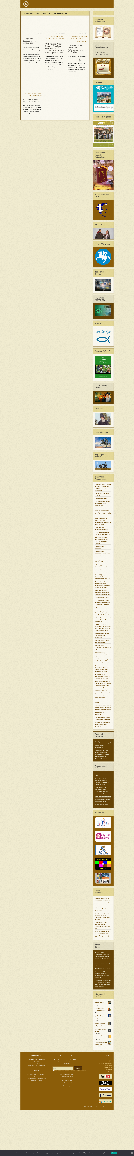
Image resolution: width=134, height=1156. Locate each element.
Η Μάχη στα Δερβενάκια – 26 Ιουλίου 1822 (30, 41)
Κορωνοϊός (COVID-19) (100, 299)
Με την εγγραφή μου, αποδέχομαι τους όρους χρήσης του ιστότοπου (70, 1070)
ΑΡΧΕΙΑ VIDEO (83, 34)
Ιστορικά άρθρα (101, 432)
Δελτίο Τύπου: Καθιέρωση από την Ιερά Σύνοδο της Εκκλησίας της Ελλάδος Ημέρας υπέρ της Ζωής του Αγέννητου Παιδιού (103, 684)
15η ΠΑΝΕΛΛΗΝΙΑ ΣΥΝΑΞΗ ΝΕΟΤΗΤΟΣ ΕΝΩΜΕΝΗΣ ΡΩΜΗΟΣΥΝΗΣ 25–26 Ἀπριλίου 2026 (103, 487)
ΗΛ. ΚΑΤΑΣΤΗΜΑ (82, 3)
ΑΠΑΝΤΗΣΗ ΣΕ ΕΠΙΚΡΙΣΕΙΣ (103, 796)
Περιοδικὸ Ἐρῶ (101, 82)
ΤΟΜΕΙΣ (75, 3)
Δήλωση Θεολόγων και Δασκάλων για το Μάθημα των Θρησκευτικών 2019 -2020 (102, 676)
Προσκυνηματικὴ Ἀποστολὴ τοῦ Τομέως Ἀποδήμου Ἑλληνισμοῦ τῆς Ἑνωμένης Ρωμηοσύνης (102, 974)
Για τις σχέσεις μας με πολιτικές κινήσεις (103, 701)
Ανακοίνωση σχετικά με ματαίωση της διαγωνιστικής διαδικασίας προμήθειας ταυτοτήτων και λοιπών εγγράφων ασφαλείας (102, 693)
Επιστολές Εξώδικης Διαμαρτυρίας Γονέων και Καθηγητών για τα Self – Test (102, 576)
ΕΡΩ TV (98, 224)
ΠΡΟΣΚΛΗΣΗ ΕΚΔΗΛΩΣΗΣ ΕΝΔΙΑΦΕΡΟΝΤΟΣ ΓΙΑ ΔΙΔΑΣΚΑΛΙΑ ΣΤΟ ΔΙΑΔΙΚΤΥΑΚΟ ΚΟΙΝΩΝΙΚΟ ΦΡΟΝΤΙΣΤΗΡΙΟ (103, 520)
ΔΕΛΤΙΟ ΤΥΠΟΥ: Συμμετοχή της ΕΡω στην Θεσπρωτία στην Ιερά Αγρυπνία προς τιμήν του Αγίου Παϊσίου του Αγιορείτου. (103, 965)
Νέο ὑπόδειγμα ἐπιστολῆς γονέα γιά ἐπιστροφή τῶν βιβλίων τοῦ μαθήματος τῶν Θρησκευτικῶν (103, 707)
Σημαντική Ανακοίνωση (100, 20)
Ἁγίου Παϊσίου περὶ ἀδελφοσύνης (100, 713)
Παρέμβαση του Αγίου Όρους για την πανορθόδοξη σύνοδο (102, 718)
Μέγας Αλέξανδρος (103, 244)
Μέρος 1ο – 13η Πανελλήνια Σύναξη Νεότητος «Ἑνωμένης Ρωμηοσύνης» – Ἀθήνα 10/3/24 (103, 511)
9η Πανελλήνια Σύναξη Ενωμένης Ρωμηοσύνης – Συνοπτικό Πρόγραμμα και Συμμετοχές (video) (102, 781)
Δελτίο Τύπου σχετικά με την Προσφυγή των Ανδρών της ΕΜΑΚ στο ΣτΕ (102, 559)
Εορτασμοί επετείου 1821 (101, 456)
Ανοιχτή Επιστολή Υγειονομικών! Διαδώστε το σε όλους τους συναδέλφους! (102, 553)
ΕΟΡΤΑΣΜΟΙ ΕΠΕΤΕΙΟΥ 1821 (57, 36)
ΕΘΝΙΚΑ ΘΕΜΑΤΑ (60, 34)
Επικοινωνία (109, 1069)
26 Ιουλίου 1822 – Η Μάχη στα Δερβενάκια (32, 100)
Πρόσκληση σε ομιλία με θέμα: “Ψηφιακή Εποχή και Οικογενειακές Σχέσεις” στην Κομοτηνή (103, 916)
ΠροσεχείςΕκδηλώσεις (100, 735)
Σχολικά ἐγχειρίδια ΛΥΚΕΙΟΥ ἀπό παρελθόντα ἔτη (102, 641)
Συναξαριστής (108, 1065)
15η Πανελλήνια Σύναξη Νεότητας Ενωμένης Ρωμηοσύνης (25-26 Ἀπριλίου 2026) (102, 925)
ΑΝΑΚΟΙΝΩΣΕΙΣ (67, 3)
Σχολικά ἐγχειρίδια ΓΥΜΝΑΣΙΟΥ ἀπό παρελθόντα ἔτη (103, 647)
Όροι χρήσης (109, 1071)
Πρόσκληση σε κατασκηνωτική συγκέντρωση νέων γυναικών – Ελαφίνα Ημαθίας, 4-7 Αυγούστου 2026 (103, 744)
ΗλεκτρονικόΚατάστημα (100, 995)
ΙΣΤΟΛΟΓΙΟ (58, 3)
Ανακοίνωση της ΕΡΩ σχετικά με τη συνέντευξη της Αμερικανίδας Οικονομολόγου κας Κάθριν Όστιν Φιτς (102, 584)
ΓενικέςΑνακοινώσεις (100, 891)
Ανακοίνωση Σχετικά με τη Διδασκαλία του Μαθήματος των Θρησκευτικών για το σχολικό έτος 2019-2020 (102, 668)
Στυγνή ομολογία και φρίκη (102, 597)
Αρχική (110, 1059)
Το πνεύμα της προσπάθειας (105, 1063)
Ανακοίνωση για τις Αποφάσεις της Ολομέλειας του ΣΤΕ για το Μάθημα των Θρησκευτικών (103, 660)
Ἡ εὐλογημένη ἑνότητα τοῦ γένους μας (102, 494)
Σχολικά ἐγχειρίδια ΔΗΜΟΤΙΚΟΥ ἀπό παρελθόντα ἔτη (103, 653)
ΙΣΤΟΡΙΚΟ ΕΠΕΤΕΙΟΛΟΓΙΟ (58, 38)
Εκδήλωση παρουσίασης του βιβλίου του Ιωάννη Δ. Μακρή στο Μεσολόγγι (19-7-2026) (102, 900)
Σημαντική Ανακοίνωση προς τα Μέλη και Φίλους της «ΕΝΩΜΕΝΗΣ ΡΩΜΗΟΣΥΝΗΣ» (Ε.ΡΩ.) (103, 504)
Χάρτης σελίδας (108, 1067)
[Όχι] (132, 1153)
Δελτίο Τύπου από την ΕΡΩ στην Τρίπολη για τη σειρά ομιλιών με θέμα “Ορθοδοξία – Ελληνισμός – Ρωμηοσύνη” (103, 934)
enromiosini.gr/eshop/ (67, 1087)
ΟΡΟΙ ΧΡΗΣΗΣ (92, 3)
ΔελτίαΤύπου (97, 946)
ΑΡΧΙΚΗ (43, 3)
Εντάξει (114, 1153)
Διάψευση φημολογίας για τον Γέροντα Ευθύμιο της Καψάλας (103, 565)
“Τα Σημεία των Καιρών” (101, 498)
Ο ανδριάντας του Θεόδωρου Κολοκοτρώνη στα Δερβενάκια (75, 49)
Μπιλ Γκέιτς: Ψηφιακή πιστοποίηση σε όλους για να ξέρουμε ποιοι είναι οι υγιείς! (102, 592)
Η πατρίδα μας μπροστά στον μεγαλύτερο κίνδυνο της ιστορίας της (102, 724)
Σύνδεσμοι (99, 813)
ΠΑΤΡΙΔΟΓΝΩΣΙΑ (82, 41)
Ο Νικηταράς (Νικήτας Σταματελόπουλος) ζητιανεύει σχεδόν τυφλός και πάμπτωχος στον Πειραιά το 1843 (54, 48)
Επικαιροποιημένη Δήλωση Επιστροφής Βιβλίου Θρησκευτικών (102, 635)
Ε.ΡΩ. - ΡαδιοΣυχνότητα (101, 46)
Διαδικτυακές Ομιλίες (100, 273)
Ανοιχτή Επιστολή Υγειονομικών (99, 547)
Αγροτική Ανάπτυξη (103, 351)
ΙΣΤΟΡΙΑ (40, 34)
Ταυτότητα (109, 1061)
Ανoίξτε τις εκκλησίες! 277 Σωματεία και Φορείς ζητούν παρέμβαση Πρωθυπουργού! (102, 612)
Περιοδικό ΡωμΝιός (103, 117)
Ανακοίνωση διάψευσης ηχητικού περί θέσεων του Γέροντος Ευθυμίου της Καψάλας (101, 540)
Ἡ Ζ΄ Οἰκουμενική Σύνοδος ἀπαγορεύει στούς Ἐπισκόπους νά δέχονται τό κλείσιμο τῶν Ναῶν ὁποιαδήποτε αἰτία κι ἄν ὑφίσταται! (102, 604)
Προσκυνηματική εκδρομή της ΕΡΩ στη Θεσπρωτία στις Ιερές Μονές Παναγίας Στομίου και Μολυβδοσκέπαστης (103, 983)
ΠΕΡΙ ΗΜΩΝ (50, 3)
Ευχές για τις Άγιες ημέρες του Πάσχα (102, 774)
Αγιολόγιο (99, 408)
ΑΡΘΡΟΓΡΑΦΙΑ (33, 34)
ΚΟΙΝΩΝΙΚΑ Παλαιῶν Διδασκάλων (100, 155)
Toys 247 (98, 323)
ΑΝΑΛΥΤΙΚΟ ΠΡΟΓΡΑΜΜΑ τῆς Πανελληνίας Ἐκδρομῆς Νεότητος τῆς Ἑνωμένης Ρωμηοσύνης (102, 907)
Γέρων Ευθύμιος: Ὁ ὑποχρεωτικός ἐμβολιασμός (102, 528)
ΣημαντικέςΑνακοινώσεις (100, 478)
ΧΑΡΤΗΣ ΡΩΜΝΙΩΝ (37, 95)
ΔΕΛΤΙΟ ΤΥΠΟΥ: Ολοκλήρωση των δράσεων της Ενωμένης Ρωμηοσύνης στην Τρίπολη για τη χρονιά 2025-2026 (103, 956)
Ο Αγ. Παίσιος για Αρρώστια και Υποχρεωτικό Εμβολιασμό (102, 533)
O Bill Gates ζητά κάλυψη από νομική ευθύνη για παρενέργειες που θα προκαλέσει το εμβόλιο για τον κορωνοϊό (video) (103, 627)
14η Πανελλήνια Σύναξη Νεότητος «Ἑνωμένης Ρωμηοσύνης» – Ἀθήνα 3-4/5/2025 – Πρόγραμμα (101, 790)
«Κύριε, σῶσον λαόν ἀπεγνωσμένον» (100, 570)
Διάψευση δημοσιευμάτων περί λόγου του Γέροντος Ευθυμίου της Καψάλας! (103, 619)
